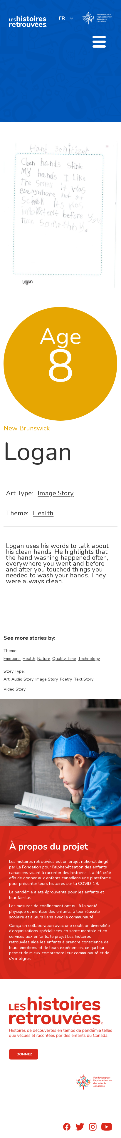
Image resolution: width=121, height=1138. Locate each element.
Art (6, 679)
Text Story (83, 679)
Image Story (56, 493)
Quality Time (64, 658)
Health (43, 513)
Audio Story (22, 679)
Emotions (12, 658)
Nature (43, 658)
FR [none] (62, 18)
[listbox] (66, 18)
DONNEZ (24, 1054)
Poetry (66, 679)
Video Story (15, 689)
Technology (89, 658)
